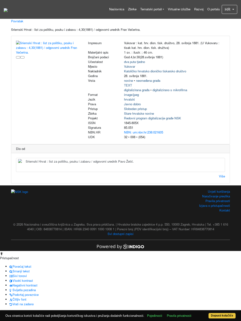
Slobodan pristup (135, 108)
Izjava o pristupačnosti (214, 205)
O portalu (213, 9)
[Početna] (6, 9)
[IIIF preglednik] (18, 57)
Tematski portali (151, 9)
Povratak (17, 21)
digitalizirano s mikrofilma (170, 90)
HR (228, 9)
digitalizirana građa (136, 90)
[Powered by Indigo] (120, 246)
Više (222, 176)
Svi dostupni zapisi (120, 233)
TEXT (128, 85)
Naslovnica (116, 9)
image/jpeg (131, 94)
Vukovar (129, 66)
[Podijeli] (22, 57)
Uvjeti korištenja (219, 191)
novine (128, 80)
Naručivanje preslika (216, 196)
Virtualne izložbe (179, 9)
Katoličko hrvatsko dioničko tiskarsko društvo (155, 71)
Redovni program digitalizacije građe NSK (152, 118)
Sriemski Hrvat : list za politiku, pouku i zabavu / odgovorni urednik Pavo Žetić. (80, 161)
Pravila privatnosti (217, 201)
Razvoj (199, 9)
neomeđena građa (148, 80)
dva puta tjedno (134, 61)
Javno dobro (132, 104)
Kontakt (224, 210)
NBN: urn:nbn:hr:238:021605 (143, 132)
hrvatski (129, 99)
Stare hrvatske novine (139, 113)
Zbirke (132, 9)
